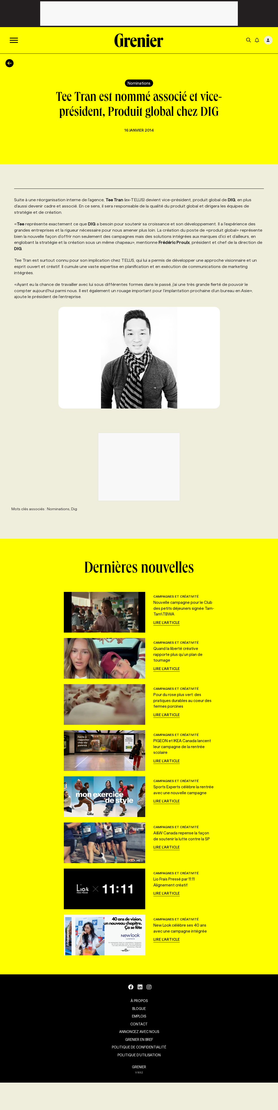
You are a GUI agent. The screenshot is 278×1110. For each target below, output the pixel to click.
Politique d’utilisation (139, 1055)
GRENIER (139, 1067)
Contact (139, 1024)
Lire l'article (166, 622)
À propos (139, 1001)
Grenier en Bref (139, 1039)
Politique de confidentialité (139, 1047)
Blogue (139, 1008)
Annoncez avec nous (139, 1032)
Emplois (139, 1016)
